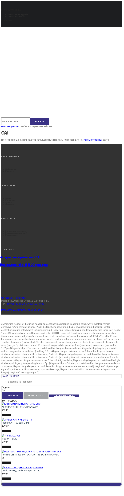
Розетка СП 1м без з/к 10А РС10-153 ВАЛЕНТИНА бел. (30, 454)
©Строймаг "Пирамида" (13, 298)
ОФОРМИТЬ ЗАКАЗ (64, 396)
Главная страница (9, 126)
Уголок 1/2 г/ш (9, 438)
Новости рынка (15, 16)
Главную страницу (92, 140)
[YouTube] (3, 25)
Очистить (12, 396)
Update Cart (36, 396)
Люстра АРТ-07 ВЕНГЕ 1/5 (15, 422)
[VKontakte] (4, 295)
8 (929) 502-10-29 (35, 304)
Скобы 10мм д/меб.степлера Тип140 (21, 470)
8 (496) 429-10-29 (16, 304)
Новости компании (16, 14)
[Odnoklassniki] (6, 295)
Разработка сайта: (22, 310)
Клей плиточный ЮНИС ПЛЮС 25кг (20, 407)
